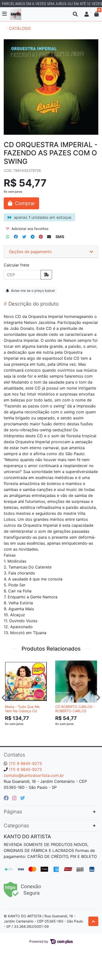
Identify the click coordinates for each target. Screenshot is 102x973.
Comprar (28, 731)
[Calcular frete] (46, 274)
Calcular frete (16, 265)
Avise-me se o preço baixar (32, 290)
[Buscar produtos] (75, 14)
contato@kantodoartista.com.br (34, 775)
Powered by (39, 941)
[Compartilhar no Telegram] (32, 236)
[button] (86, 14)
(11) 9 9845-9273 (25, 763)
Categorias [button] (16, 826)
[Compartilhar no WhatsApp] (8, 236)
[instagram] (15, 798)
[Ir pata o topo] (93, 921)
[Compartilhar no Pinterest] (41, 236)
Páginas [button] (13, 812)
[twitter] (22, 798)
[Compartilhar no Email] (49, 236)
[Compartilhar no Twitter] (24, 236)
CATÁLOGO (20, 28)
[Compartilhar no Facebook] (16, 236)
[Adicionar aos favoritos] (11, 663)
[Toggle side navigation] (5, 14)
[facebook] (7, 798)
